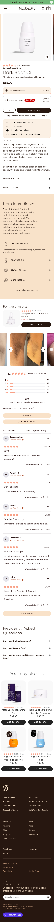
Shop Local (8, 834)
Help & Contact (9, 839)
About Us (7, 821)
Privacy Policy (8, 867)
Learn (31, 821)
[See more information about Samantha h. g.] (48, 439)
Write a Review (32, 422)
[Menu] (5, 8)
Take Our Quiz (35, 806)
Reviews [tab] (10, 409)
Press (31, 826)
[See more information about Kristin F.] (48, 507)
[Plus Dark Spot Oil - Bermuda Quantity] (12, 110)
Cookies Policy (34, 871)
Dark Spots (33, 797)
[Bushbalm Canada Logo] (27, 8)
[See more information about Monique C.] (48, 475)
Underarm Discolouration (39, 801)
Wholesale (33, 834)
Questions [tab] (27, 409)
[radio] (27, 90)
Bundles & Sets (9, 806)
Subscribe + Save (10, 810)
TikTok (5, 853)
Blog (5, 830)
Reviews (6, 826)
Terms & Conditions (10, 863)
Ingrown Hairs (9, 797)
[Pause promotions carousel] (51, 2)
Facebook (7, 849)
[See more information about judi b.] (48, 579)
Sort (28, 431)
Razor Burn (7, 801)
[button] (27, 65)
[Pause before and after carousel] (51, 349)
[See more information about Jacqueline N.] (48, 539)
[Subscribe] (48, 897)
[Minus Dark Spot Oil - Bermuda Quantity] (6, 110)
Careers (32, 830)
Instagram (33, 849)
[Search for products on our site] (43, 8)
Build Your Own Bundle (38, 810)
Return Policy (8, 871)
